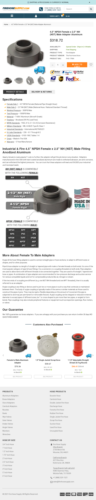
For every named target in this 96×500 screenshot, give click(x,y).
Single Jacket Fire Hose (59, 417)
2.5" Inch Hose (8, 462)
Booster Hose (55, 396)
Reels (4, 413)
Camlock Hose (55, 399)
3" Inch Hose (7, 465)
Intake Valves (7, 424)
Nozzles (5, 410)
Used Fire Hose (56, 427)
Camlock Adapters (9, 406)
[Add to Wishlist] (91, 64)
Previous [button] (3, 80)
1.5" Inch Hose (8, 451)
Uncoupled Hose (56, 431)
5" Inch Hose (7, 473)
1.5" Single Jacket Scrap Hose (48, 360)
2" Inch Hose (7, 458)
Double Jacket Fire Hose (59, 403)
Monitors (6, 431)
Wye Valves (7, 417)
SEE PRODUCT (18, 377)
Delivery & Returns (42, 92)
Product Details (15, 92)
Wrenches (6, 434)
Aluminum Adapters (10, 396)
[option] (6, 81)
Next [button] (44, 80)
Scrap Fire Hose (56, 420)
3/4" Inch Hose (8, 444)
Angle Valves (7, 427)
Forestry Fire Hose (57, 410)
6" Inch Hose (7, 476)
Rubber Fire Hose (56, 413)
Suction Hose (55, 424)
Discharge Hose (56, 406)
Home (6, 24)
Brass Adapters (8, 399)
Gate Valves (7, 420)
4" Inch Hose (7, 469)
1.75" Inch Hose (8, 455)
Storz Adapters (8, 403)
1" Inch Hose (7, 448)
